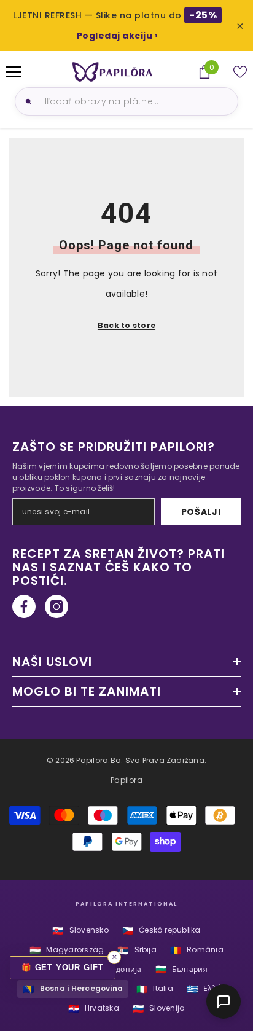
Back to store (126, 325)
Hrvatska (93, 1008)
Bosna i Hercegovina (73, 988)
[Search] (26, 101)
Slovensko (80, 930)
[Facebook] (24, 606)
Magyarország (66, 950)
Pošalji (201, 512)
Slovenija (159, 1008)
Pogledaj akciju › (117, 35)
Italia (154, 988)
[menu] (13, 72)
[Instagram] (56, 606)
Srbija (137, 950)
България (181, 969)
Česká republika (161, 930)
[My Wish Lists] (240, 72)
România (197, 950)
